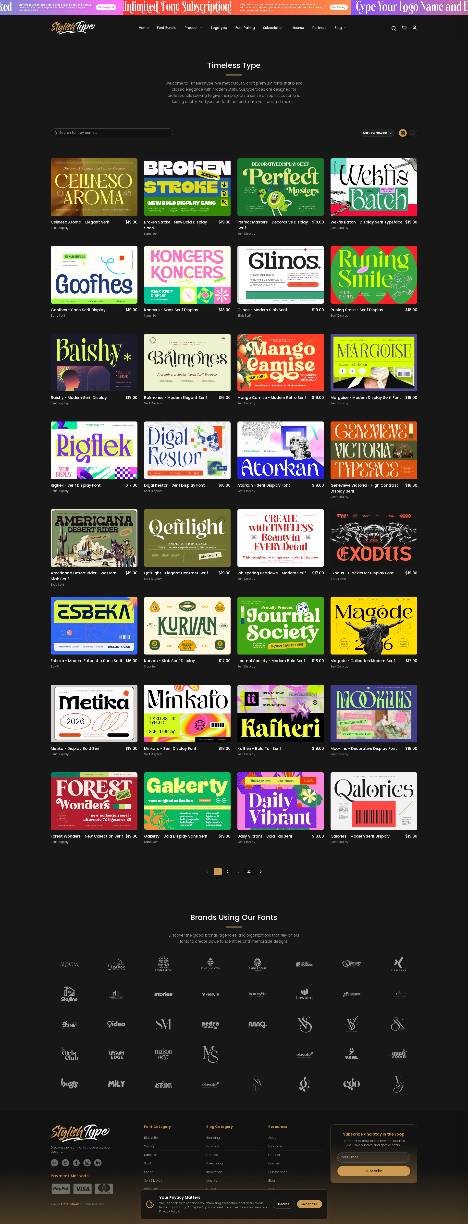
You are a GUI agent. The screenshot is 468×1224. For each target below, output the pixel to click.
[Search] (393, 28)
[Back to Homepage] (73, 28)
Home (144, 27)
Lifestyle (211, 1181)
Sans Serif (151, 1155)
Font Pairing (245, 27)
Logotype (219, 27)
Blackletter (151, 1138)
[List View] (412, 133)
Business (213, 1146)
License (298, 27)
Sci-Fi (148, 1163)
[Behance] (54, 1163)
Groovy (149, 1146)
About (272, 1138)
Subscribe (373, 1171)
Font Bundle (166, 27)
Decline (283, 1204)
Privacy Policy (169, 1211)
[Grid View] (403, 133)
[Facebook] (76, 1163)
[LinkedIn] (98, 1163)
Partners (319, 27)
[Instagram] (87, 1163)
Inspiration (214, 1172)
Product (191, 27)
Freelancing (214, 1163)
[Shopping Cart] (404, 28)
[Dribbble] (65, 1163)
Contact (274, 1155)
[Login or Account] (414, 28)
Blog (338, 27)
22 (249, 872)
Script (148, 1172)
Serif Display (153, 1181)
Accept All (309, 1204)
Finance (212, 1155)
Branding (213, 1138)
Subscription (273, 27)
